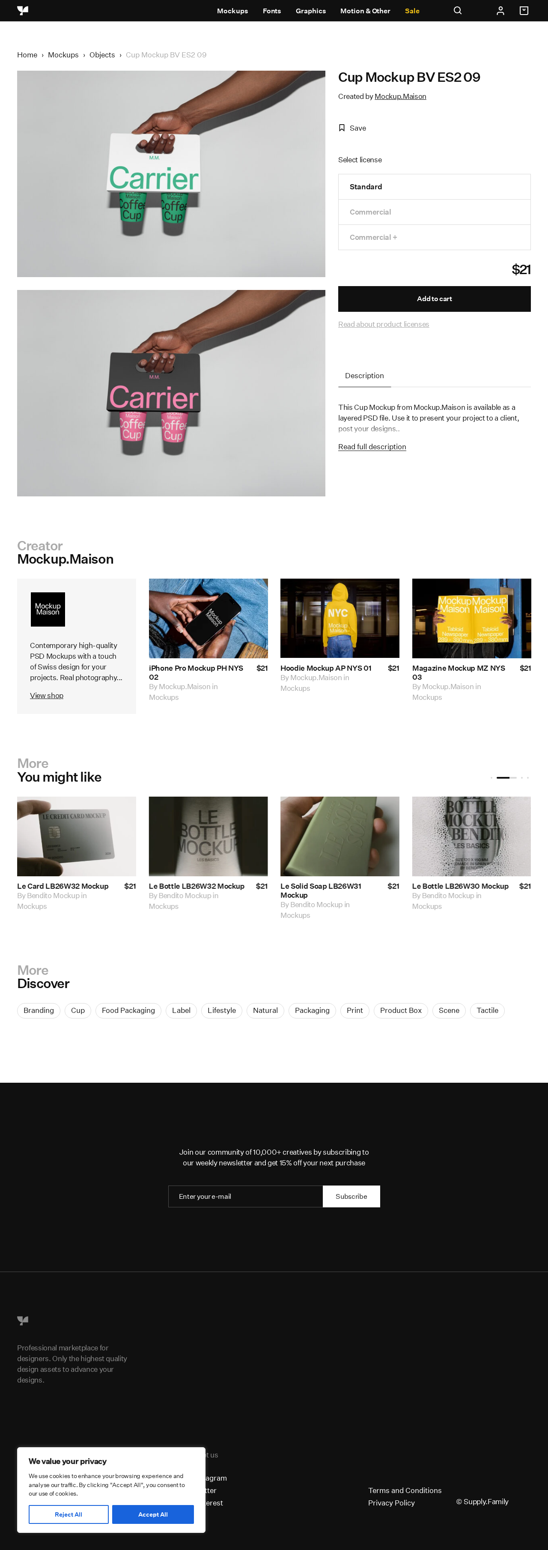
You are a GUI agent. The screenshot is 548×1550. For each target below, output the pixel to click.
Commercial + (373, 237)
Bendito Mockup (53, 895)
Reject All (68, 1514)
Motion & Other (365, 11)
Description (364, 375)
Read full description (372, 446)
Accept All (153, 1514)
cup (78, 1010)
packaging (312, 1010)
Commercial (370, 211)
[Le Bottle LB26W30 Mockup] (471, 836)
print (355, 1010)
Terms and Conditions (405, 1490)
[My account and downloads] (500, 10)
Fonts (272, 11)
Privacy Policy (391, 1502)
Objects (102, 54)
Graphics (311, 11)
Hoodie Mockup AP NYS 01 (325, 667)
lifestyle (222, 1010)
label (181, 1010)
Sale (412, 11)
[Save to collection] (249, 596)
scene (449, 1010)
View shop (46, 695)
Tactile (487, 1010)
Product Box (401, 1010)
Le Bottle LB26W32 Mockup (196, 885)
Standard (366, 186)
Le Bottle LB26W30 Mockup (460, 885)
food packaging (128, 1010)
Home (27, 54)
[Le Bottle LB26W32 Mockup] (208, 836)
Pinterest (208, 1502)
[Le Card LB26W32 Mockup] (76, 836)
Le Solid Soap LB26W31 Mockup (320, 890)
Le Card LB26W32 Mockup (63, 885)
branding (39, 1010)
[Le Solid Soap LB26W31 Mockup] (339, 836)
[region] (111, 1490)
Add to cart (434, 299)
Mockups (232, 11)
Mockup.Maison (400, 96)
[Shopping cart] (525, 10)
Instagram (210, 1477)
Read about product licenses (383, 324)
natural (265, 1010)
